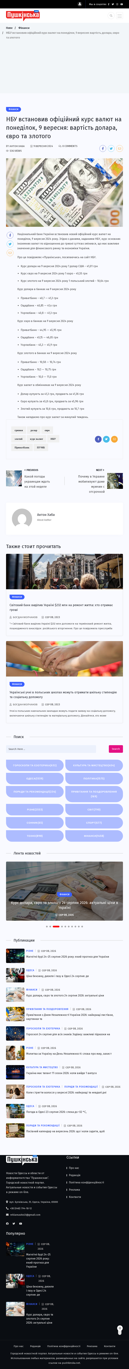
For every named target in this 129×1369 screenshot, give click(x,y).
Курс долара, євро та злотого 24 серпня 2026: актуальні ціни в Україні (64, 905)
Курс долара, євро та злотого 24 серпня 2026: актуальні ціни (65, 995)
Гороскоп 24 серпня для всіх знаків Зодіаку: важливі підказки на (68, 1034)
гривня (19, 430)
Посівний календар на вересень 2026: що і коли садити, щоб (65, 1131)
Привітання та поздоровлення (94, 794)
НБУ (53, 438)
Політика (94, 778)
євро (47, 430)
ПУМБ (41, 447)
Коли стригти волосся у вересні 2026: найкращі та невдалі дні (66, 1092)
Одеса (34, 778)
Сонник (35, 822)
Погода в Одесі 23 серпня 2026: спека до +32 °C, (56, 1112)
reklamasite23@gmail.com (24, 1214)
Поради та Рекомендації (35, 791)
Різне (35, 809)
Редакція (74, 1175)
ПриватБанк (22, 447)
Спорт (94, 822)
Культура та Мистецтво (94, 765)
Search (116, 748)
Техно (35, 835)
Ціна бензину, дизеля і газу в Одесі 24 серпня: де (57, 976)
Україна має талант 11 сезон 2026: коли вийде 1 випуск (61, 1073)
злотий (19, 438)
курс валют (36, 438)
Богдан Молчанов (25, 617)
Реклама (74, 1189)
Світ (94, 809)
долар (33, 430)
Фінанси (24, 28)
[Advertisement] (64, 65)
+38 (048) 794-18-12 (20, 1208)
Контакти (75, 1197)
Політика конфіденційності (86, 1182)
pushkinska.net (71, 1362)
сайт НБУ (90, 257)
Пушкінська (51, 257)
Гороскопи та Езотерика (35, 765)
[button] (47, 926)
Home (9, 28)
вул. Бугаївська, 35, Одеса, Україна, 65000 (33, 1201)
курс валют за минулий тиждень (67, 417)
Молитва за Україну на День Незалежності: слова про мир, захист (69, 1053)
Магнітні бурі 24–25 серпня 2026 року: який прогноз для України (67, 956)
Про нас (74, 1168)
